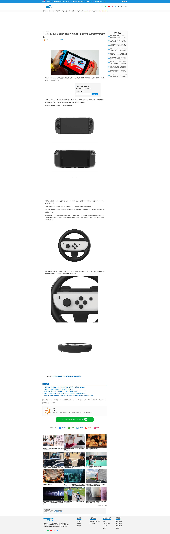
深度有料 (94, 11)
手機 (53, 11)
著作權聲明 (92, 523)
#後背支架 (45, 402)
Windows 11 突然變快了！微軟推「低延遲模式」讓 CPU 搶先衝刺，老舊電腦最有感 (118, 54)
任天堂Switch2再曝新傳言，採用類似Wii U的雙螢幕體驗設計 (66, 376)
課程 (82, 11)
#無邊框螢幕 (102, 399)
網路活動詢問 (119, 525)
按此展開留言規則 (58, 511)
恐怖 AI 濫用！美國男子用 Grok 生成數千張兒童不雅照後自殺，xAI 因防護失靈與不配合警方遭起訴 (53, 503)
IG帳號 (97, 427)
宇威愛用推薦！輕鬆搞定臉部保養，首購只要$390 (53, 448)
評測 (63, 11)
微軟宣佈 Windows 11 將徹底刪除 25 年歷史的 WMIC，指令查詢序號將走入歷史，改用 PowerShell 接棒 (118, 50)
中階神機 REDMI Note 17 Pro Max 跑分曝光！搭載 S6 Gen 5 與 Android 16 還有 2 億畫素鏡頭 (118, 76)
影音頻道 (90, 427)
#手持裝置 (83, 399)
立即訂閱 (95, 94)
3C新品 (47, 31)
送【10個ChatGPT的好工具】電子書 (72, 419)
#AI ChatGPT (88, 11)
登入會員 (56, 510)
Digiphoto (105, 525)
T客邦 (104, 521)
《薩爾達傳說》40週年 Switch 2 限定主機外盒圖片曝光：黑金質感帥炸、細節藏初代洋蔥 (118, 46)
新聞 (44, 11)
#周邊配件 (94, 399)
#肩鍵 (89, 399)
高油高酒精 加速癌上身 (47, 484)
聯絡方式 (79, 525)
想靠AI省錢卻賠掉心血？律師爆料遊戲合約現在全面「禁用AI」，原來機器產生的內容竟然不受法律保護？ (118, 67)
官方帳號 (72, 427)
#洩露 (77, 399)
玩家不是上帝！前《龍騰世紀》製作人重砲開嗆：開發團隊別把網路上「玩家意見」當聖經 (118, 59)
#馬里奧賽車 (52, 402)
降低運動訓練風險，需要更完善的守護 (94, 466)
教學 (66, 11)
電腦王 (104, 528)
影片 (70, 11)
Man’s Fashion (106, 523)
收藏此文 (62, 39)
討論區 (78, 11)
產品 (49, 11)
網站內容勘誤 (119, 521)
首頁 (43, 31)
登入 (122, 6)
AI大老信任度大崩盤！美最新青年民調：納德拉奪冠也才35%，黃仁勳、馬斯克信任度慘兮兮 (118, 72)
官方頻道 (81, 427)
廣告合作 (79, 523)
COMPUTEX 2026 (103, 11)
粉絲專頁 (64, 427)
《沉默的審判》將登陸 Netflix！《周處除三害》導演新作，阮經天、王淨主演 (64, 387)
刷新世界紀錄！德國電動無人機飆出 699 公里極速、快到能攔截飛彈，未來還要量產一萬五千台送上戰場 (118, 37)
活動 (73, 11)
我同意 (124, 1)
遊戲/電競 (58, 11)
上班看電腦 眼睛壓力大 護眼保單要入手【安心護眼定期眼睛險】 (61, 391)
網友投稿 (118, 528)
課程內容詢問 (119, 523)
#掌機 (55, 399)
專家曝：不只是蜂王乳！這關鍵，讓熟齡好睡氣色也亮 (58, 389)
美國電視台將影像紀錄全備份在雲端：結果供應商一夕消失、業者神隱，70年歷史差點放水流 (68, 395)
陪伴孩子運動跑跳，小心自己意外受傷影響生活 (74, 501)
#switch (50, 399)
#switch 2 (72, 399)
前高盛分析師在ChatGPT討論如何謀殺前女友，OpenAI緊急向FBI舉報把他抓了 (65, 393)
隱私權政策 (102, 1)
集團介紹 (79, 521)
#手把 (60, 399)
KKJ (46, 39)
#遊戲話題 (66, 399)
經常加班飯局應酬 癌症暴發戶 (92, 448)
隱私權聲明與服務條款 (95, 521)
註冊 (126, 6)
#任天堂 (45, 399)
